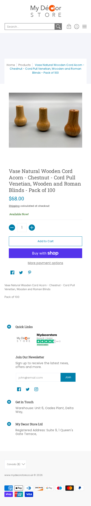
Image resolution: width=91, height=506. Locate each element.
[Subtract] (12, 227)
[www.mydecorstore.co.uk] (45, 11)
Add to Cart (45, 241)
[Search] (58, 26)
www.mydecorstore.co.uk (18, 475)
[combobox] (30, 26)
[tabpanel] (45, 292)
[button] (69, 26)
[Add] (32, 227)
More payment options (45, 263)
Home (11, 65)
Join (68, 377)
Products (24, 65)
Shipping (14, 206)
